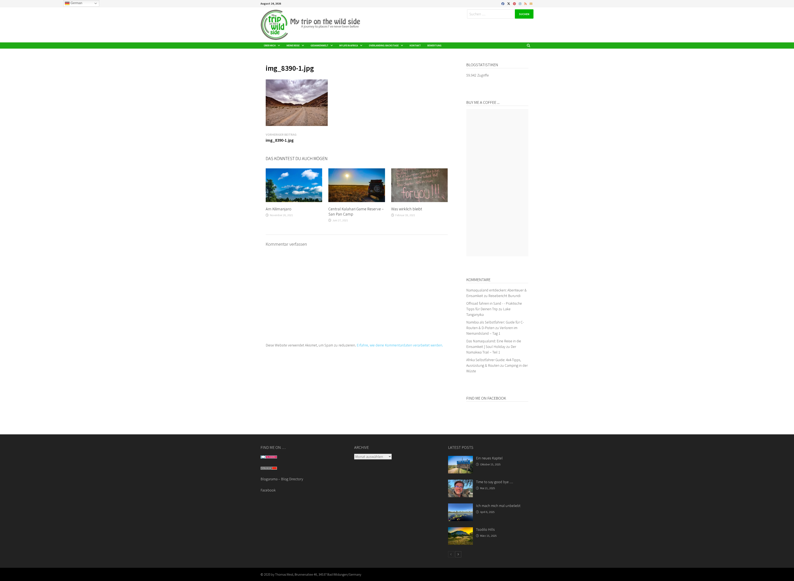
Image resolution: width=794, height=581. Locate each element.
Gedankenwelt (319, 45)
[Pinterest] (515, 3)
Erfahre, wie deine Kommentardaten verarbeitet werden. (400, 345)
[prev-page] (451, 554)
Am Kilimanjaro (278, 208)
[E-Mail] (531, 3)
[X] (509, 3)
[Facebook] (503, 3)
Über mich (270, 45)
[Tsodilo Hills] (460, 530)
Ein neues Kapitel (489, 458)
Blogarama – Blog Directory (282, 479)
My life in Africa (348, 45)
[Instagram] (520, 3)
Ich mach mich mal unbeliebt (498, 505)
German (76, 3)
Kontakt (415, 45)
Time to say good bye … (494, 481)
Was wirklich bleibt (406, 208)
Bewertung (434, 45)
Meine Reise (293, 45)
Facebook (268, 490)
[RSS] (526, 3)
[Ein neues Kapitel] (460, 458)
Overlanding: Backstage (384, 45)
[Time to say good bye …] (460, 482)
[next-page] (458, 554)
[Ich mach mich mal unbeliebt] (460, 506)
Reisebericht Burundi (504, 295)
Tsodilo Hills (485, 529)
